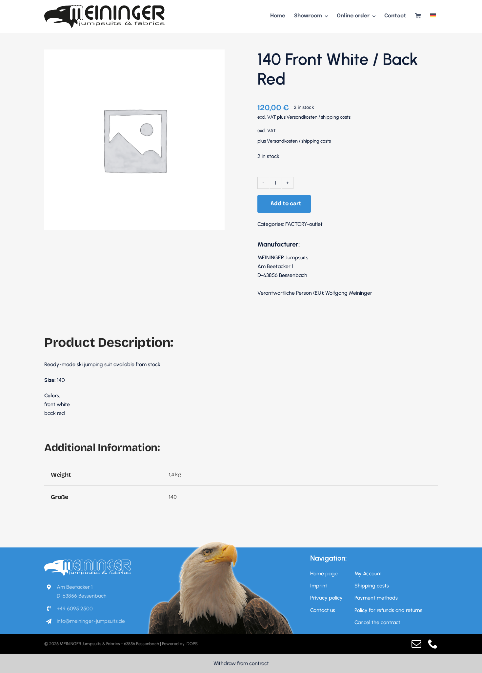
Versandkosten (302, 117)
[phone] (433, 644)
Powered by (174, 643)
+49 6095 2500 (75, 608)
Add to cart (286, 204)
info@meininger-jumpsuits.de (91, 621)
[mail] (416, 644)
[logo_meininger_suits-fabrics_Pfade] (104, 7)
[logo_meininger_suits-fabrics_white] (87, 562)
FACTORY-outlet (304, 224)
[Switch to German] (433, 16)
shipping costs (336, 117)
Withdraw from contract (241, 663)
